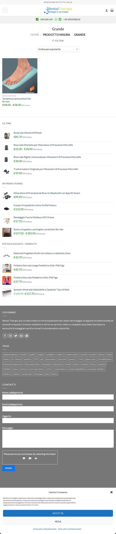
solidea (16, 374)
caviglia (40, 354)
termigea (39, 374)
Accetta (58, 513)
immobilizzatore (105, 359)
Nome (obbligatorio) (12, 392)
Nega (58, 521)
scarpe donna (60, 369)
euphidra (27, 359)
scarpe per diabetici (96, 369)
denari (102, 354)
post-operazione (36, 369)
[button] (111, 492)
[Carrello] (112, 10)
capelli (31, 354)
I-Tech (80, 359)
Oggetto (6, 416)
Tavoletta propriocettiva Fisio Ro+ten (16, 100)
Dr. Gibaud (16, 359)
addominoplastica (10, 354)
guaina (72, 359)
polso (15, 369)
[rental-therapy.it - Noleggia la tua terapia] (58, 10)
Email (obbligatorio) (12, 404)
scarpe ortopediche (77, 369)
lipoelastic (46, 364)
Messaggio (7, 428)
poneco (24, 369)
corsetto (83, 354)
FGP (36, 359)
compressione (71, 354)
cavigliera (50, 354)
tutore (54, 374)
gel (41, 359)
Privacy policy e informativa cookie (44, 529)
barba (23, 354)
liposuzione (58, 364)
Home (35, 34)
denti (109, 354)
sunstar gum (27, 374)
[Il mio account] (106, 10)
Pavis (93, 364)
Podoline (7, 369)
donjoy (6, 359)
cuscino (93, 354)
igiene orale (90, 359)
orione (75, 364)
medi (68, 364)
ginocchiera (51, 359)
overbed (84, 364)
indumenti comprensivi (13, 364)
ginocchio (62, 359)
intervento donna (32, 364)
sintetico (6, 374)
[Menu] (5, 10)
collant (60, 354)
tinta (47, 374)
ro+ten (49, 369)
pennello (102, 364)
